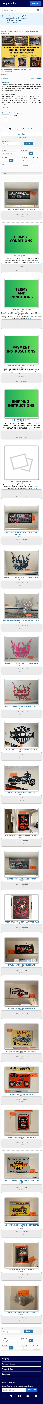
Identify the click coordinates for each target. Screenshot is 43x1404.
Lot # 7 (20, 794)
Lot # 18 (20, 1228)
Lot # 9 (20, 837)
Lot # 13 (20, 1010)
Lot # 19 (20, 1271)
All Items (25, 165)
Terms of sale (21, 137)
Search (28, 143)
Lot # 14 (20, 1053)
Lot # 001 (20, 257)
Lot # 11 (20, 923)
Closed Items (31, 165)
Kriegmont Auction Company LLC (11, 31)
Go (31, 153)
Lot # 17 (20, 1183)
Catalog (21, 134)
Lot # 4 (20, 622)
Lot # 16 (20, 1139)
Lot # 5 (20, 665)
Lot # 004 (20, 421)
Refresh (5, 164)
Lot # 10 (20, 880)
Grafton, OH (6, 78)
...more (37, 262)
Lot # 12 (20, 966)
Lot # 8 (20, 751)
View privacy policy (12, 22)
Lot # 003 (20, 367)
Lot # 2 (20, 536)
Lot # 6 (20, 708)
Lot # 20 (20, 1314)
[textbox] (11, 143)
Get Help (31, 129)
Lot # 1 (20, 211)
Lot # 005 (20, 483)
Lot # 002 (20, 311)
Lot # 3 (20, 579)
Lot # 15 (20, 1096)
